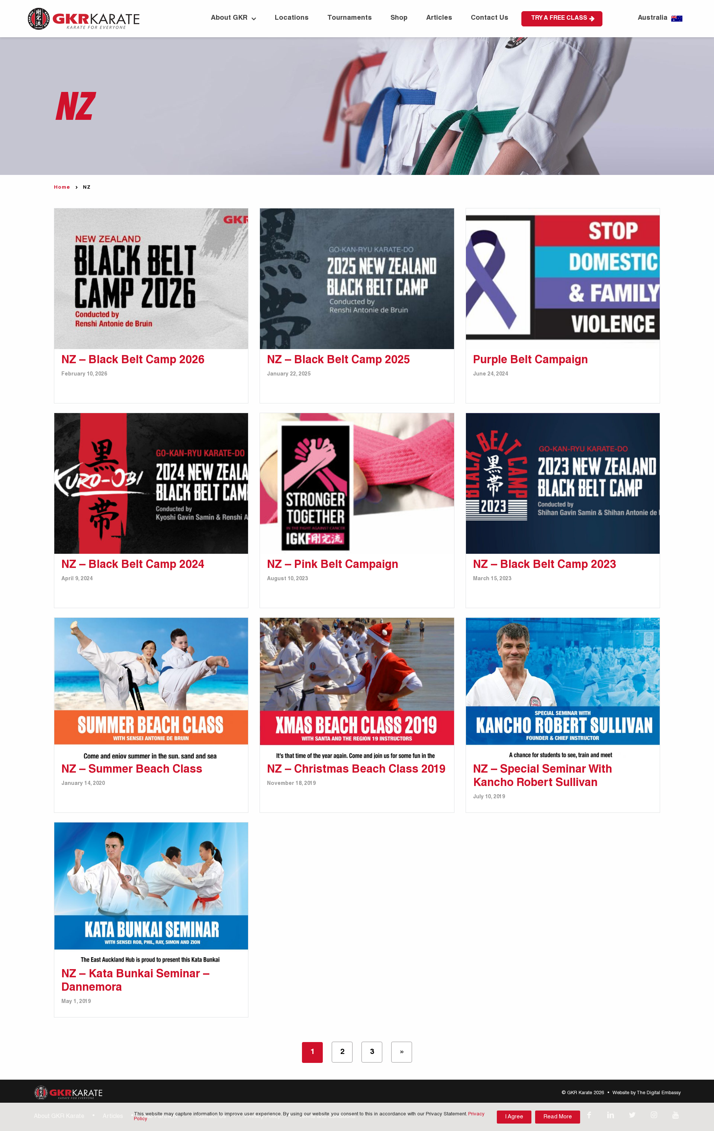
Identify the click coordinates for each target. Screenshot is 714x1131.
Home (62, 187)
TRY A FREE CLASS (559, 19)
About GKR (229, 18)
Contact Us (489, 18)
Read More (557, 1117)
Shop (399, 18)
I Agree (514, 1117)
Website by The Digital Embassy (646, 1093)
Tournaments (349, 18)
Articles (439, 18)
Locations (292, 18)
